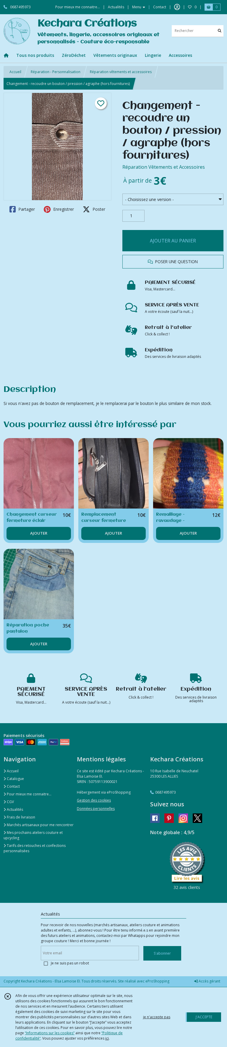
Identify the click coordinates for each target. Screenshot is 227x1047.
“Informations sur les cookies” (49, 1032)
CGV (10, 801)
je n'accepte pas (156, 1016)
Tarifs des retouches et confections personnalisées (35, 848)
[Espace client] (177, 7)
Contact (159, 6)
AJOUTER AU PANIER (173, 240)
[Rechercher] (219, 31)
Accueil (15, 71)
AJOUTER (38, 533)
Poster (98, 209)
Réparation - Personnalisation (55, 71)
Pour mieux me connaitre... (28, 794)
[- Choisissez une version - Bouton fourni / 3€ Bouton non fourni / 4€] (172, 199)
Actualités (14, 809)
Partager (26, 209)
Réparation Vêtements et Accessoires (163, 167)
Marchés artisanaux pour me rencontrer (40, 824)
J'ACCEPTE (204, 1016)
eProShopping (157, 981)
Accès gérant (209, 981)
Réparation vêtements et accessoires (121, 71)
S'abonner (162, 953)
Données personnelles (96, 808)
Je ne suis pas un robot (70, 963)
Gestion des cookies (94, 800)
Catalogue (15, 778)
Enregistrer (63, 209)
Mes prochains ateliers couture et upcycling (33, 835)
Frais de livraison (20, 817)
